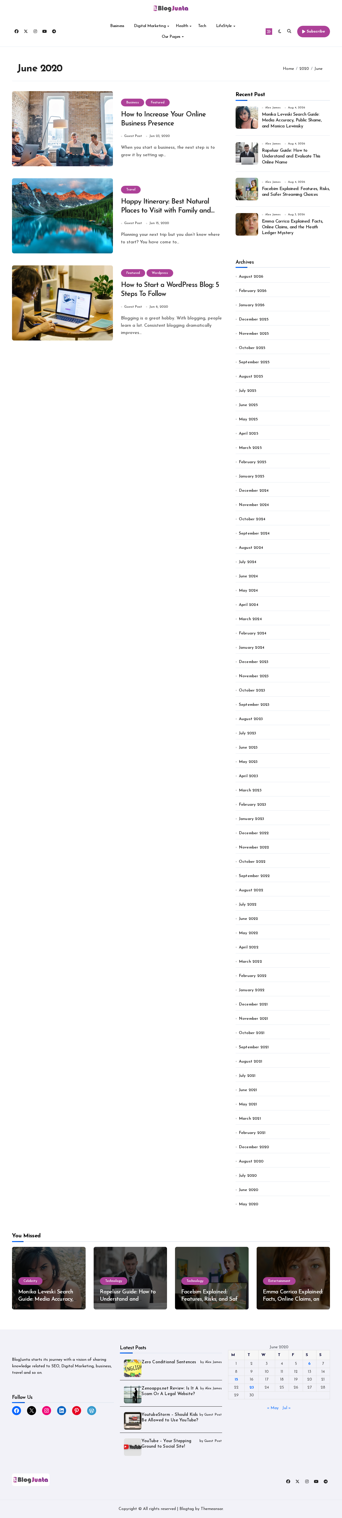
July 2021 (247, 1076)
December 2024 (254, 491)
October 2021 (251, 1033)
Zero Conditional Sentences (168, 1362)
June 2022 (248, 919)
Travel (130, 189)
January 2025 (251, 476)
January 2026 (251, 305)
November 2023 (254, 676)
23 (251, 1388)
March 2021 (250, 1119)
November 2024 (254, 505)
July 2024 (248, 562)
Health (182, 26)
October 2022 (252, 862)
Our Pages (171, 37)
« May (273, 1408)
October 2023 (252, 691)
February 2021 (252, 1133)
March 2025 (250, 448)
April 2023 (248, 776)
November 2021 (253, 1019)
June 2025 (248, 405)
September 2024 (254, 534)
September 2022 (254, 876)
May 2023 (248, 762)
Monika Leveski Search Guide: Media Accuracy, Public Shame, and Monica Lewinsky (292, 120)
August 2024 (251, 548)
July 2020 (248, 1176)
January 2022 (251, 990)
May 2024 (248, 591)
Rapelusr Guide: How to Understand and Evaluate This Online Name (291, 156)
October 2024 (252, 519)
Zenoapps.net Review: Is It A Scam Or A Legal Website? (169, 1391)
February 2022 (253, 976)
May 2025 (248, 419)
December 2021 (253, 1004)
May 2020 (248, 1204)
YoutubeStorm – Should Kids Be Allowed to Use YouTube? (169, 1417)
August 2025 (251, 377)
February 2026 (253, 291)
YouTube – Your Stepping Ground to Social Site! (166, 1444)
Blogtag (187, 1509)
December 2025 (254, 319)
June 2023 (248, 748)
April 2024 (248, 605)
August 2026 (251, 277)
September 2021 (254, 1047)
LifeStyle (224, 26)
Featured (157, 102)
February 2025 (253, 462)
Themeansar (212, 1509)
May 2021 (248, 1104)
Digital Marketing (150, 26)
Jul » (286, 1408)
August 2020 (251, 1161)
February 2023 (252, 805)
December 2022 (254, 833)
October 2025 (252, 348)
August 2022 (251, 890)
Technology (113, 1281)
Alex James (273, 107)
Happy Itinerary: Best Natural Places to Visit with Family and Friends (166, 211)
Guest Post (133, 136)
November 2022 (254, 848)
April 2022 (248, 947)
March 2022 (250, 962)
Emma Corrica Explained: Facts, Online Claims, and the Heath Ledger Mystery (292, 227)
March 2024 (250, 619)
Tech (202, 26)
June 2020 (248, 1190)
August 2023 (251, 719)
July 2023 (247, 733)
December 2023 (254, 662)
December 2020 (254, 1147)
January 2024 (251, 648)
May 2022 (248, 933)
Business (117, 26)
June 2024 (248, 576)
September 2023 (254, 705)
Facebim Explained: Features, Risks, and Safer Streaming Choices (211, 1299)
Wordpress (160, 273)
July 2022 (248, 905)
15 (236, 1380)
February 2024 (253, 633)
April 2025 (248, 434)
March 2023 (250, 790)
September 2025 (254, 362)
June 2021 (248, 1090)
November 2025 (254, 334)
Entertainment (279, 1281)
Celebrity (30, 1281)
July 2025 (248, 391)
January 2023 (251, 819)
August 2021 (250, 1062)
